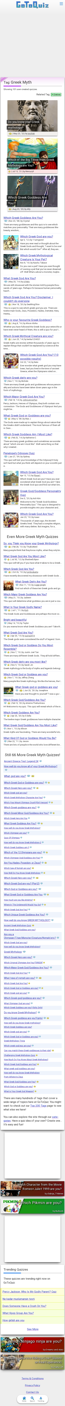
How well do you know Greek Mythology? (22, 828)
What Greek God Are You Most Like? (25, 556)
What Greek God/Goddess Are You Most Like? (30, 725)
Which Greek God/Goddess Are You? (25, 700)
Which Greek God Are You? (37, 472)
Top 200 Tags (38, 1105)
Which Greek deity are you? (20, 377)
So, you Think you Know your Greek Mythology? (31, 543)
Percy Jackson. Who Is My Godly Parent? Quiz (29, 1291)
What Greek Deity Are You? (31, 581)
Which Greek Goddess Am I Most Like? (28, 434)
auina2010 (30, 636)
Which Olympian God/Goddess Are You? (22, 858)
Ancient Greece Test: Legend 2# (21, 761)
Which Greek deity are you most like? (25, 661)
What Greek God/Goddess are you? (20, 930)
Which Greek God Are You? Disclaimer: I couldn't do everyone (28, 299)
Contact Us (32, 1392)
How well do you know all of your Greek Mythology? (30, 766)
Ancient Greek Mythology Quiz (17, 925)
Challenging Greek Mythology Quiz (19, 1055)
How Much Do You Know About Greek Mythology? (26, 1059)
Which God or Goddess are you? (20, 889)
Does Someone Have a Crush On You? (24, 1306)
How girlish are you (13, 1320)
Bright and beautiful (15, 619)
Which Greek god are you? (15, 793)
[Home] (32, 5)
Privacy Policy (32, 1385)
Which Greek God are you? (36, 236)
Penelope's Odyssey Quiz (19, 453)
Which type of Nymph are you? (17, 868)
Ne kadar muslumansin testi (18, 1299)
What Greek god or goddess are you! (36, 687)
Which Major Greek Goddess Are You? (25, 594)
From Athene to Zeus (13, 1077)
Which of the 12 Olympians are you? (23, 852)
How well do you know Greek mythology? (22, 1023)
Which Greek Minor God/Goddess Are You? (26, 813)
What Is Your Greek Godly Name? (23, 607)
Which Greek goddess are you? (20, 807)
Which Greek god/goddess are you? (23, 998)
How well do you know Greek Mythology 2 (22, 842)
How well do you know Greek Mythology (22, 1073)
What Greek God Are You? (20, 278)
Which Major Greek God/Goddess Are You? (26, 967)
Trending (41, 1401)
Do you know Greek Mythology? (20, 1012)
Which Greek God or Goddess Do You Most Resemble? (28, 647)
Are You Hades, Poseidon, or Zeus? (22, 862)
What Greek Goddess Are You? (20, 823)
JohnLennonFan (30, 400)
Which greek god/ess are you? (17, 1046)
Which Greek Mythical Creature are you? (28, 336)
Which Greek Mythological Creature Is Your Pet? (36, 257)
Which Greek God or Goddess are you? (26, 674)
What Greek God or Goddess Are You (23, 894)
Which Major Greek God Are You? (24, 396)
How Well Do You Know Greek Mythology (22, 873)
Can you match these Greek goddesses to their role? (27, 1050)
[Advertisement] (32, 44)
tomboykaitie (32, 572)
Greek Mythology (13, 951)
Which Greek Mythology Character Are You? (23, 797)
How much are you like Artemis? (18, 900)
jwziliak (31, 133)
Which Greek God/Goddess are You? (20, 1064)
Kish (26, 610)
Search (32, 1401)
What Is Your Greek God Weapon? (19, 1091)
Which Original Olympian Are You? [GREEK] (23, 963)
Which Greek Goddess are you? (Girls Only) (23, 1007)
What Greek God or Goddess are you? (27, 415)
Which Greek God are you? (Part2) (22, 883)
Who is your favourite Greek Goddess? (28, 320)
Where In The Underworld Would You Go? (22, 905)
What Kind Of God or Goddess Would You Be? (30, 738)
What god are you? (15, 776)
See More (32, 1329)
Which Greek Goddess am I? (16, 847)
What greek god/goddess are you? (19, 1069)
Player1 (37, 475)
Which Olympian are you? (15, 833)
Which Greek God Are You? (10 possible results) (39, 356)
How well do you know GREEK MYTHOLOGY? (27, 920)
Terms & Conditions (33, 1378)
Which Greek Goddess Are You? (23, 217)
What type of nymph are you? (19, 978)
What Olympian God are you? (17, 1003)
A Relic (27, 282)
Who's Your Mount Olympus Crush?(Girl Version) (26, 802)
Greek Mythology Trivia (14, 1041)
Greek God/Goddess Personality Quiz (40, 493)
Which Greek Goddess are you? (18, 1027)
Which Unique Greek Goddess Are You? (24, 914)
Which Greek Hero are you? (18, 788)
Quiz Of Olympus (12, 838)
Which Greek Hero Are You (15, 818)
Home (24, 1401)
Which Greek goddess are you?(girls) (23, 1018)
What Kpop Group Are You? (18, 1313)
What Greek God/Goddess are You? (20, 1082)
